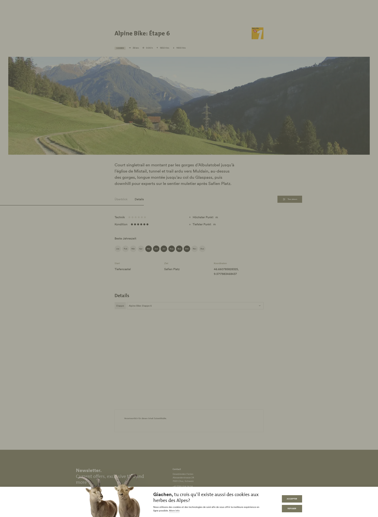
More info (174, 510)
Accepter (292, 499)
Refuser (292, 508)
